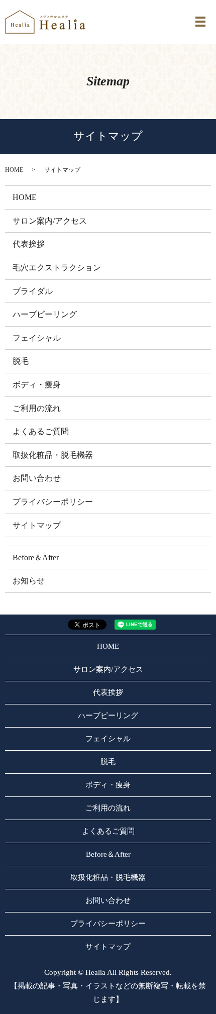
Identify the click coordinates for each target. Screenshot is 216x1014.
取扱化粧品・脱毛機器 (53, 455)
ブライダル (33, 291)
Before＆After (36, 557)
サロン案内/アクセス (50, 221)
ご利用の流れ (37, 408)
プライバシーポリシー (53, 501)
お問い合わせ (37, 478)
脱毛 (21, 361)
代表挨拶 (29, 244)
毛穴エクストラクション (57, 267)
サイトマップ (37, 525)
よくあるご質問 (41, 431)
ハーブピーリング (45, 314)
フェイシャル (37, 338)
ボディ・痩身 (37, 384)
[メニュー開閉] (200, 22)
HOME (14, 169)
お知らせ (29, 580)
